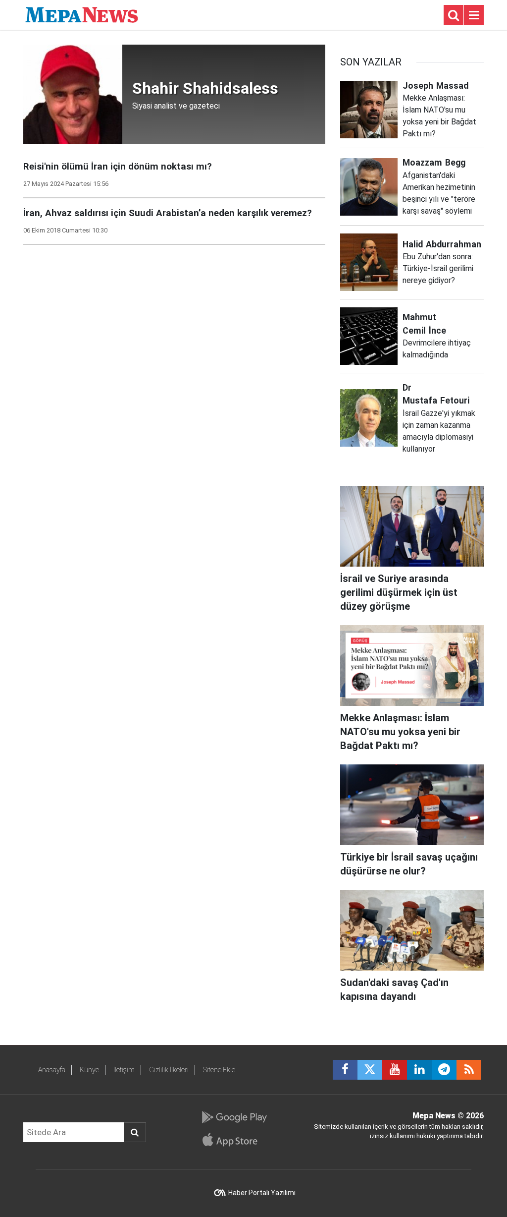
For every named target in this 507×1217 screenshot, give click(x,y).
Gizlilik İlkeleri (169, 1070)
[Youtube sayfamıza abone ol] (394, 1070)
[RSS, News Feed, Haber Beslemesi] (468, 1070)
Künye (89, 1070)
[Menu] (474, 15)
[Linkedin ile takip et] (419, 1070)
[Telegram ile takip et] (444, 1070)
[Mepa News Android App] (234, 1117)
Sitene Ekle (219, 1070)
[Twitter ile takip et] (369, 1070)
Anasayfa (51, 1070)
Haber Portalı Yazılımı (262, 1193)
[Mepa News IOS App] (234, 1139)
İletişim (124, 1070)
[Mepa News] (81, 14)
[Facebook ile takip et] (345, 1070)
